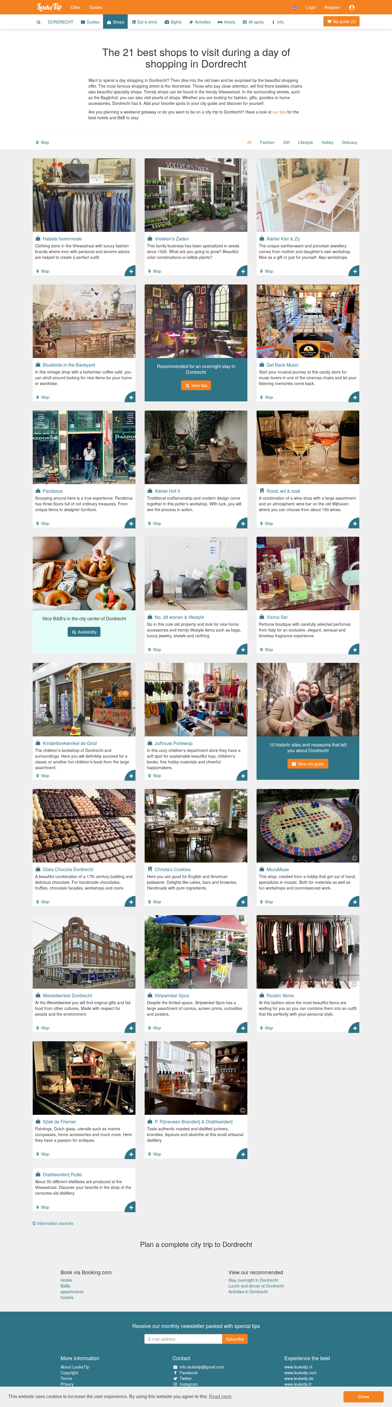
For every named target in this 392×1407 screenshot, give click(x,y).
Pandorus (52, 491)
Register (332, 7)
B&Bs (65, 1286)
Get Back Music (281, 364)
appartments (72, 1291)
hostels (67, 1297)
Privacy (67, 1384)
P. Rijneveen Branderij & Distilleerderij (193, 1121)
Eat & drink (146, 22)
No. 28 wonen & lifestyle (179, 617)
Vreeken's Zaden (171, 238)
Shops (118, 22)
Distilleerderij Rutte (62, 1174)
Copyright (69, 1372)
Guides (95, 7)
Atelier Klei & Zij (282, 238)
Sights (175, 22)
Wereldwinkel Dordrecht (67, 995)
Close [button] (363, 1396)
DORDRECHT (60, 22)
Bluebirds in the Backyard (68, 364)
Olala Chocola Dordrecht (67, 869)
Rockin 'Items (279, 995)
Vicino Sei (276, 617)
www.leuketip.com (300, 1372)
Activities (202, 22)
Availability (87, 632)
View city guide (310, 764)
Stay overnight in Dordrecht (253, 1280)
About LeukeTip (75, 1367)
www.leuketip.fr (298, 1384)
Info (280, 22)
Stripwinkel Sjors (171, 995)
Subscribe (235, 1339)
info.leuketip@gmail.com (202, 1367)
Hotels (229, 22)
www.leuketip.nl (298, 1367)
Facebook (189, 1372)
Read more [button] (220, 1396)
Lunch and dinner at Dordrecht (256, 1286)
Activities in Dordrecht (248, 1291)
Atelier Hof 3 (167, 491)
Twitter (186, 1378)
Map (44, 142)
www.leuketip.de (299, 1378)
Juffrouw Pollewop (173, 743)
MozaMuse (277, 869)
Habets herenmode (62, 238)
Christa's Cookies (172, 869)
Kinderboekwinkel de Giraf (69, 743)
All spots (255, 22)
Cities (76, 7)
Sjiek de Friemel (59, 1121)
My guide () (344, 21)
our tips (279, 112)
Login (311, 7)
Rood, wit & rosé (282, 491)
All (249, 142)
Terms (66, 1378)
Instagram (189, 1384)
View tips (198, 385)
